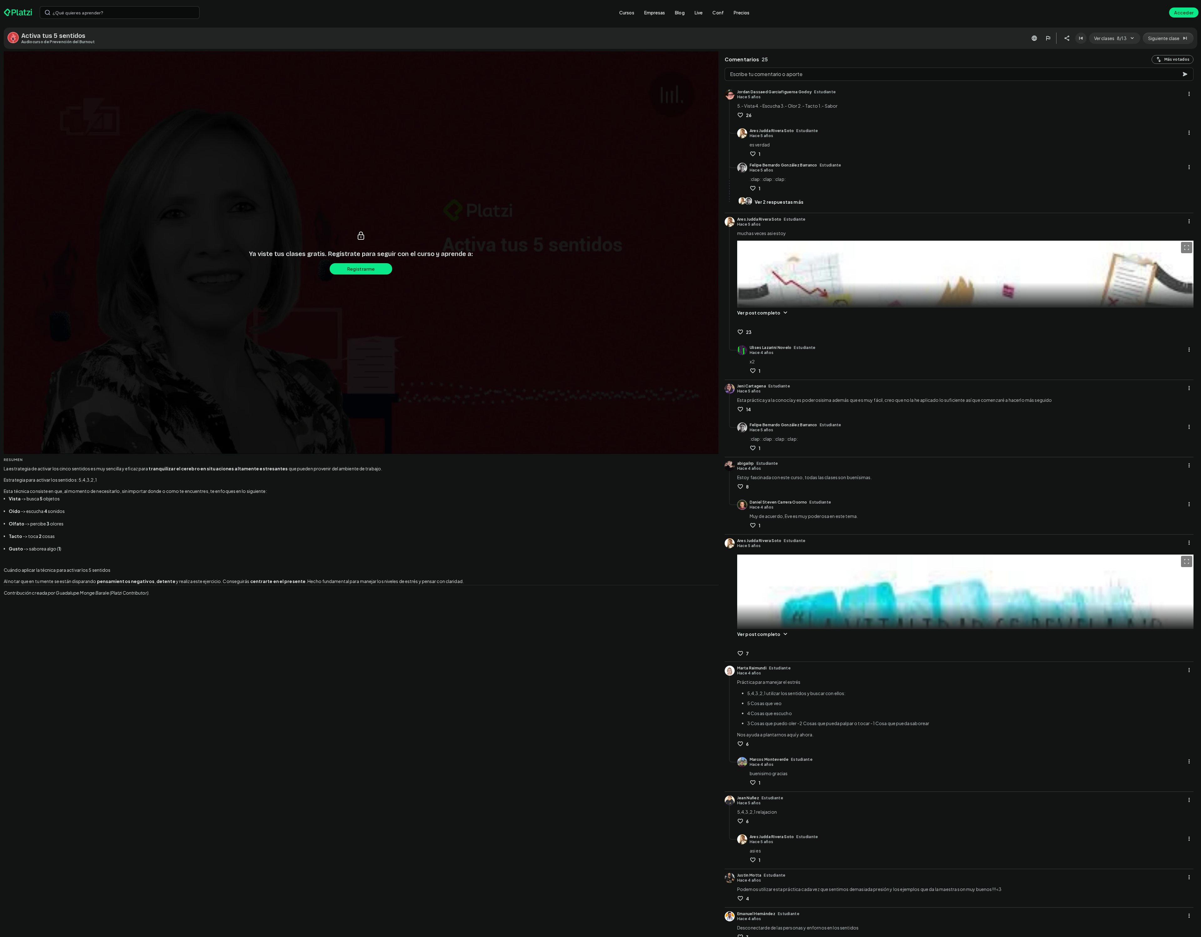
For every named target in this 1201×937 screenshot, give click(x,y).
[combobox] (120, 12)
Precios (741, 12)
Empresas (654, 12)
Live (699, 12)
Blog (680, 12)
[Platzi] (18, 13)
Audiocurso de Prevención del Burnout (58, 41)
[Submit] (47, 12)
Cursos (626, 12)
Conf (718, 12)
